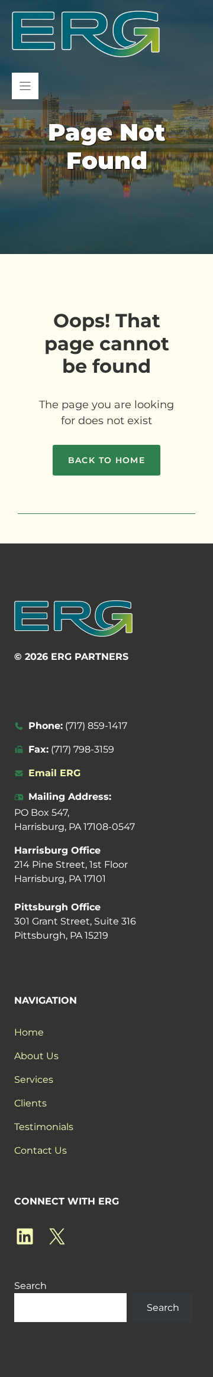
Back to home (107, 460)
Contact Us (40, 1150)
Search (30, 1285)
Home (29, 1032)
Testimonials (43, 1126)
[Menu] (25, 86)
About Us (36, 1056)
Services (33, 1079)
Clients (30, 1103)
